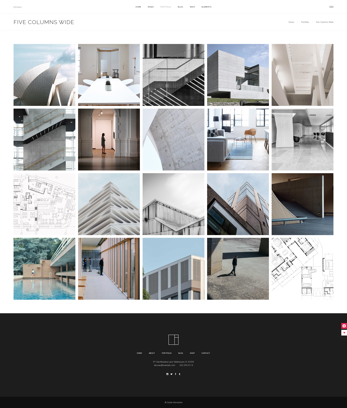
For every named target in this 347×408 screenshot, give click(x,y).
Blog (180, 353)
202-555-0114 (186, 365)
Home (291, 22)
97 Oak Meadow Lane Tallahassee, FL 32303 (173, 361)
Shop (192, 353)
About (152, 353)
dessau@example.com (164, 365)
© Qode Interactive (173, 402)
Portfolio (305, 22)
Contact (206, 353)
